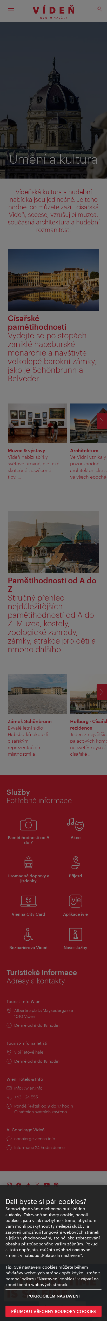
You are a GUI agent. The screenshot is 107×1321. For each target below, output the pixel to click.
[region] (53, 1253)
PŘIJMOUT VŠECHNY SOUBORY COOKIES (53, 1311)
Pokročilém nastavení (53, 1295)
